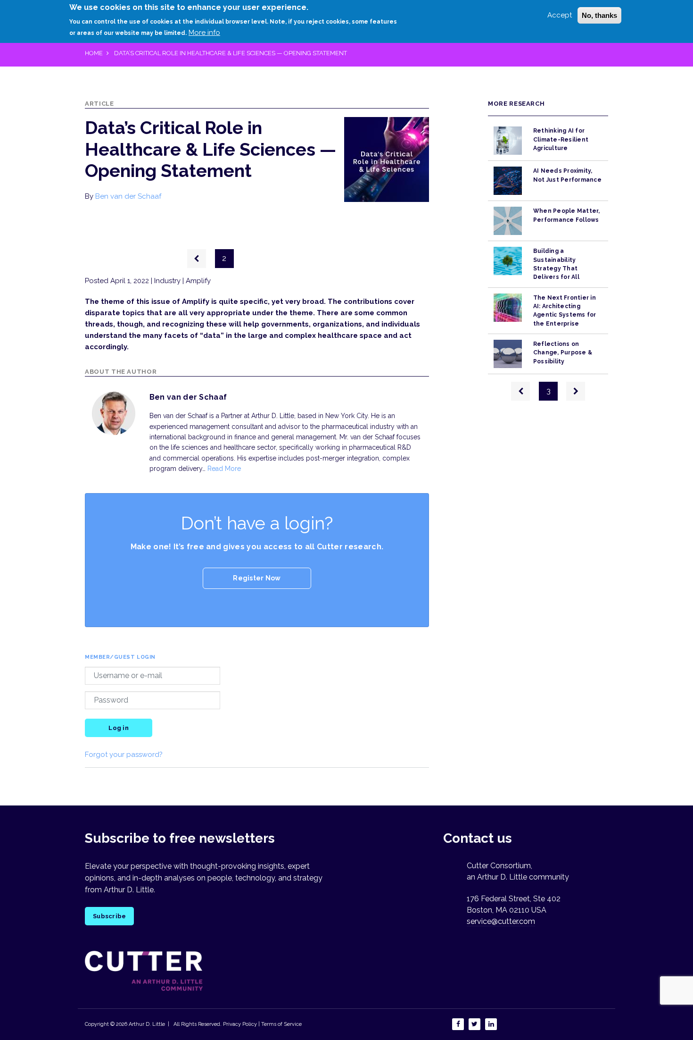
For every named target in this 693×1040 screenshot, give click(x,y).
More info (204, 32)
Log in (118, 727)
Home (94, 53)
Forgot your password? (124, 754)
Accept (559, 15)
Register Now (256, 578)
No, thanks (599, 15)
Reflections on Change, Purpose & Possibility (562, 353)
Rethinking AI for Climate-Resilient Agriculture (560, 139)
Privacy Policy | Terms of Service (262, 1024)
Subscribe (109, 916)
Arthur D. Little (146, 1024)
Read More (224, 468)
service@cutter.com (501, 921)
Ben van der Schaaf (128, 196)
